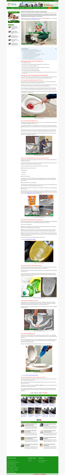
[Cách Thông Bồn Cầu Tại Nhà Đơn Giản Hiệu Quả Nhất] (22, 445)
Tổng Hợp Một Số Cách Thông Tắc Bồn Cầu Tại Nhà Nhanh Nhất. (31, 50)
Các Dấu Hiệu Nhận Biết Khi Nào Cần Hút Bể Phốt (50, 438)
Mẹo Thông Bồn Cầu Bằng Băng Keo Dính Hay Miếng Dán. (32, 54)
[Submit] (57, 3)
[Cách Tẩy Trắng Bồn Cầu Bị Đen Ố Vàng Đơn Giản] (41, 445)
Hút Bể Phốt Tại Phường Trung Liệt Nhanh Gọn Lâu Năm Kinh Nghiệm (52, 415)
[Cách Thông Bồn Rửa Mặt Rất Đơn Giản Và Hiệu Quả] (22, 432)
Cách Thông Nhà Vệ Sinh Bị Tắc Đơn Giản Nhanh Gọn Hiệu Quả (31, 425)
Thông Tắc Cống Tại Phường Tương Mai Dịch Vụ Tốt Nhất (38, 415)
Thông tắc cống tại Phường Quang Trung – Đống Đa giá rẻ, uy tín (15, 44)
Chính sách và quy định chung (42, 460)
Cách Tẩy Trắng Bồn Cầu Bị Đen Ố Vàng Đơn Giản (49, 445)
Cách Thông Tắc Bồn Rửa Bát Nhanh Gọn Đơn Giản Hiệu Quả (31, 438)
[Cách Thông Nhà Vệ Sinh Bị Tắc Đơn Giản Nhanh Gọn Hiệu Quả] (22, 425)
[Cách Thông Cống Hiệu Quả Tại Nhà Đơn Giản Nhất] (41, 425)
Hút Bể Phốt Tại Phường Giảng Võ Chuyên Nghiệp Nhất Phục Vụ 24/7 (24, 405)
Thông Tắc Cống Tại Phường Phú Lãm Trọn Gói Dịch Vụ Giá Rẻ (52, 405)
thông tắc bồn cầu (35, 18)
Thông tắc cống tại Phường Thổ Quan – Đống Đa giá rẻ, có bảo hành (14, 32)
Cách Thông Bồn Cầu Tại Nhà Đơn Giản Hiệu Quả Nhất (31, 445)
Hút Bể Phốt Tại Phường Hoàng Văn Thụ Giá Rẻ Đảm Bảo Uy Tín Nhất (45, 415)
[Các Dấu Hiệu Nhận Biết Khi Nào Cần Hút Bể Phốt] (41, 438)
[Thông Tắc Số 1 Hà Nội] (12, 4)
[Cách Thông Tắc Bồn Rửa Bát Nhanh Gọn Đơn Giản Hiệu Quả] (22, 438)
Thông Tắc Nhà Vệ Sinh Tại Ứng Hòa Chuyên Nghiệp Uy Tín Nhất (24, 415)
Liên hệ (29, 459)
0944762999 (13, 21)
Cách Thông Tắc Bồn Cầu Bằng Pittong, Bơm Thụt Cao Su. (32, 51)
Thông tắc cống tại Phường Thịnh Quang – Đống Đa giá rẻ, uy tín (15, 36)
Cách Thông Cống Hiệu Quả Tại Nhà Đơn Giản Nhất (50, 425)
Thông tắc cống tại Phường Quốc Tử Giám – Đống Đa (15, 40)
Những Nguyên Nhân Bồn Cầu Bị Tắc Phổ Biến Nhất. (29, 49)
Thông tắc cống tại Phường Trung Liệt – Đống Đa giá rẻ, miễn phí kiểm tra (14, 27)
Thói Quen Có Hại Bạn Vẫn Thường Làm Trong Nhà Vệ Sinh (50, 431)
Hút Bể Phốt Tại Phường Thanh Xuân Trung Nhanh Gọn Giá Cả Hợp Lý (31, 405)
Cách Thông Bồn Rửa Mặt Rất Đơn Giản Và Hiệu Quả (30, 431)
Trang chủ (8, 9)
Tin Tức (12, 9)
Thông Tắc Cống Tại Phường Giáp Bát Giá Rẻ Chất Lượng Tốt (31, 415)
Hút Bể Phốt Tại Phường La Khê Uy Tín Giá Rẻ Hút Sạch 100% (38, 405)
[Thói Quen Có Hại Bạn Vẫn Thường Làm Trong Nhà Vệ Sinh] (41, 432)
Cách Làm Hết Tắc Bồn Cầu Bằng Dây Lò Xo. (30, 52)
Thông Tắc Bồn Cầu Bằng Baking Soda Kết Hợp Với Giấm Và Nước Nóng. (34, 53)
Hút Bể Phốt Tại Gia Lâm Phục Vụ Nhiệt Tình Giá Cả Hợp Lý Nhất (45, 405)
